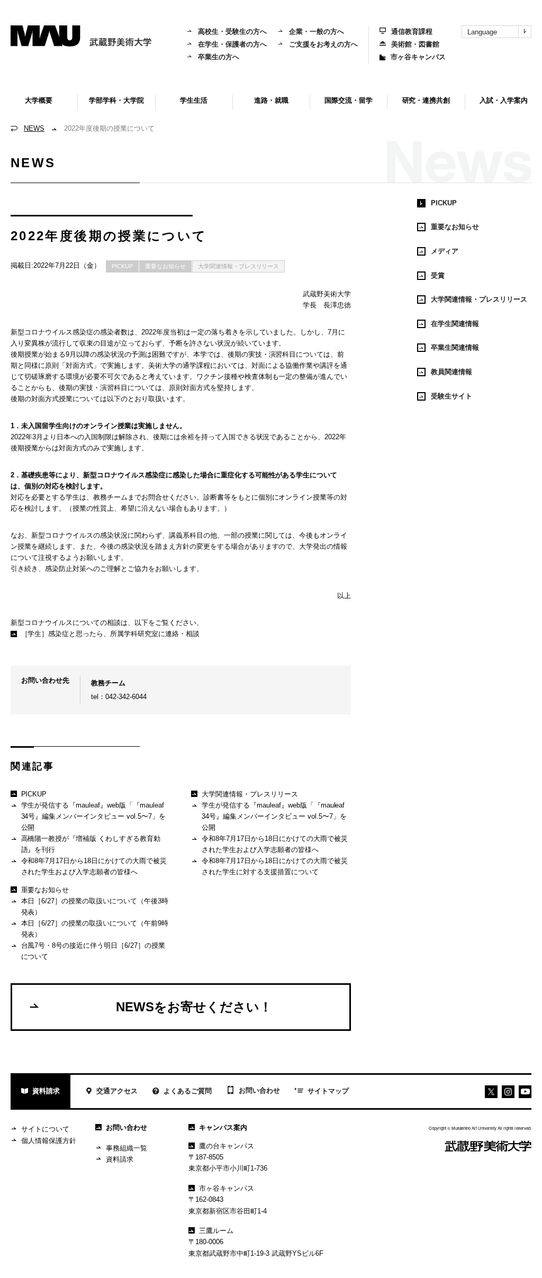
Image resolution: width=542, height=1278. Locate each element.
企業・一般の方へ (316, 31)
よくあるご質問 (188, 1091)
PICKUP (122, 266)
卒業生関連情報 (455, 347)
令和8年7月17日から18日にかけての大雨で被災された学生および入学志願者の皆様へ (94, 866)
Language (482, 32)
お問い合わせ (259, 1090)
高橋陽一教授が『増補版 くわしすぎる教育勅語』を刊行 (91, 844)
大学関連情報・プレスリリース (238, 266)
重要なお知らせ (165, 266)
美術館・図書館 (415, 44)
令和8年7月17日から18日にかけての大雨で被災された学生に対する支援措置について (275, 866)
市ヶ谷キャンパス (418, 57)
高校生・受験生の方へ (232, 31)
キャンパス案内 (223, 1127)
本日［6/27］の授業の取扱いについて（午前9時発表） (95, 928)
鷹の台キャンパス (226, 1146)
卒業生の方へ (218, 57)
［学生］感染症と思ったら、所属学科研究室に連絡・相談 (110, 634)
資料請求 (46, 1091)
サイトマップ (328, 1091)
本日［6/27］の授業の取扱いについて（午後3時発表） (95, 906)
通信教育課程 (411, 31)
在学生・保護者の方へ (232, 44)
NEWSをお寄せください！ (194, 1007)
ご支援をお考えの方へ (323, 44)
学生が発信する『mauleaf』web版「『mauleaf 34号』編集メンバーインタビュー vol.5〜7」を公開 (93, 816)
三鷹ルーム (216, 1230)
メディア (444, 251)
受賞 (438, 275)
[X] (491, 1091)
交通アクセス (117, 1091)
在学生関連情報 (455, 324)
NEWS (34, 128)
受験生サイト (451, 396)
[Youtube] (508, 1091)
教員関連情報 (451, 372)
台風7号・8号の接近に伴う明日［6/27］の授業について (93, 950)
